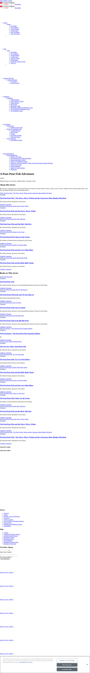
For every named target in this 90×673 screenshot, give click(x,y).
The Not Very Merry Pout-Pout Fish (13, 346)
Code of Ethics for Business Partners (14, 521)
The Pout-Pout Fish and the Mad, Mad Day (16, 224)
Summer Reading (15, 166)
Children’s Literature (5, 204)
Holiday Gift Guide (16, 157)
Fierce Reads (14, 132)
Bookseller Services (9, 537)
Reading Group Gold (16, 127)
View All (13, 63)
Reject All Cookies (67, 665)
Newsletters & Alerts (16, 140)
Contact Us (7, 518)
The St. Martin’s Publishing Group (20, 109)
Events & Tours (15, 83)
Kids (5, 49)
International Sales (9, 539)
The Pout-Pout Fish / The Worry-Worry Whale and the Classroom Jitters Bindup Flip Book (33, 198)
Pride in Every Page (16, 165)
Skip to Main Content (6, 0)
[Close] (87, 664)
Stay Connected (11, 138)
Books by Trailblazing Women (19, 161)
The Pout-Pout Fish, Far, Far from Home (15, 359)
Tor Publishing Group (17, 111)
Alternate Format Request (11, 536)
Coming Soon (14, 30)
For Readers (7, 124)
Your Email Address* (6, 557)
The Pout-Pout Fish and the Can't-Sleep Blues (16, 250)
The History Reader (16, 135)
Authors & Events (9, 78)
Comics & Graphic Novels (18, 61)
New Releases (14, 27)
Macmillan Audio (15, 106)
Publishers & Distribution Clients (13, 524)
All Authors (14, 81)
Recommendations (9, 153)
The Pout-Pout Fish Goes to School (12, 308)
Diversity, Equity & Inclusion (12, 516)
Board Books (14, 60)
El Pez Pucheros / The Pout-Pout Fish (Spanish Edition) (20, 333)
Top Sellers (14, 26)
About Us (6, 513)
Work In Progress (15, 137)
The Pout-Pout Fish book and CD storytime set (17, 295)
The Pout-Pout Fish (7, 282)
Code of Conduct (8, 519)
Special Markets (8, 540)
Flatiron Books (15, 103)
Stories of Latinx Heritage (18, 168)
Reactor (13, 134)
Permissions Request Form (11, 542)
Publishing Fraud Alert (10, 544)
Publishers (7, 96)
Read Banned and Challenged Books (21, 158)
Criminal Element (15, 130)
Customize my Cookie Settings (67, 660)
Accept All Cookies (67, 669)
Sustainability (7, 526)
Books (5, 23)
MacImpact (14, 169)
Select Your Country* (6, 552)
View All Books (15, 32)
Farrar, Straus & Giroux (17, 101)
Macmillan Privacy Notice (26, 662)
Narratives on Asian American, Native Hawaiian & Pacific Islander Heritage (32, 163)
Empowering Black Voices (18, 160)
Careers (6, 515)
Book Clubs (10, 126)
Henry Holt (14, 104)
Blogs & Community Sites (14, 129)
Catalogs (6, 532)
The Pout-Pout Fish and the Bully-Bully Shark (17, 263)
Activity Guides (15, 58)
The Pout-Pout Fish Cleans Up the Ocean (15, 237)
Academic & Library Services (12, 534)
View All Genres (15, 34)
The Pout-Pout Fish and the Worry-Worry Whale (18, 211)
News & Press (7, 523)
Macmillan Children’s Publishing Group (22, 107)
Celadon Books (15, 100)
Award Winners (15, 29)
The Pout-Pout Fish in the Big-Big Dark (14, 321)
